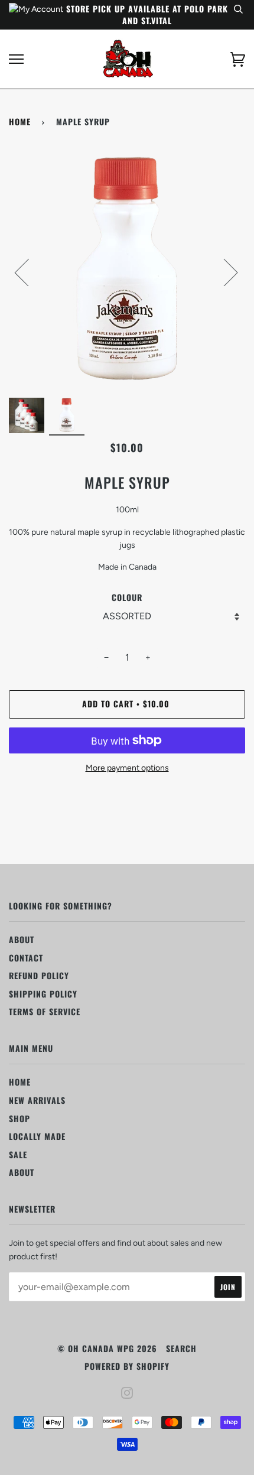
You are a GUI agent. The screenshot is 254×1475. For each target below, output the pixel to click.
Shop (19, 1118)
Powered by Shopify (127, 1366)
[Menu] (16, 59)
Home (20, 121)
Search (181, 1348)
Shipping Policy (43, 993)
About (21, 939)
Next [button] (223, 272)
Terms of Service (44, 1011)
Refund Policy (39, 975)
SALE (18, 1154)
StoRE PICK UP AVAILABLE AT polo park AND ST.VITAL (147, 14)
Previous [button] (29, 272)
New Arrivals (37, 1100)
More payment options (127, 768)
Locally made (37, 1136)
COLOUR (127, 597)
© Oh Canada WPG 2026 (107, 1348)
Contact (26, 957)
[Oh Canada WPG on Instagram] (127, 1394)
